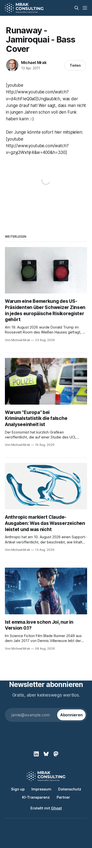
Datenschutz (69, 789)
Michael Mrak (34, 62)
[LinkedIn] (36, 753)
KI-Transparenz (36, 797)
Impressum (41, 789)
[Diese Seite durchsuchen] (76, 8)
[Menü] (85, 8)
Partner (63, 797)
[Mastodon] (55, 753)
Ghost (56, 808)
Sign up (18, 789)
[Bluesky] (46, 753)
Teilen (75, 65)
